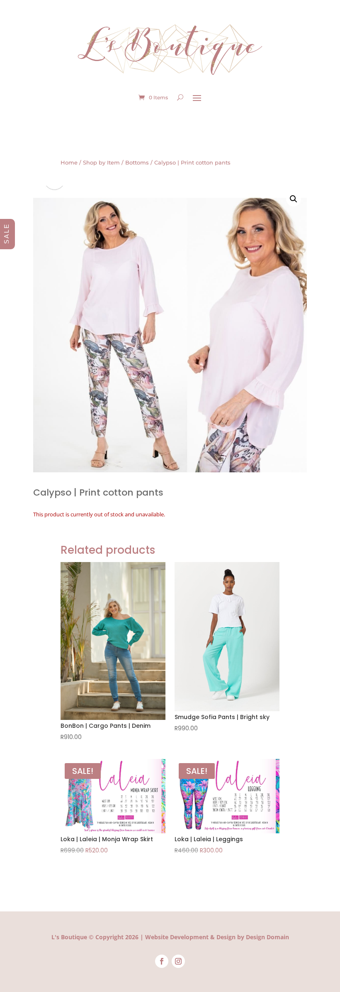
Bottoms (137, 163)
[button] (293, 199)
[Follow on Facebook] (161, 961)
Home (69, 163)
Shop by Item (101, 163)
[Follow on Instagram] (178, 961)
